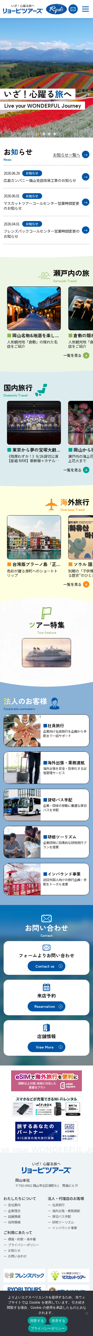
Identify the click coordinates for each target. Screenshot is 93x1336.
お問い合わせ (17, 1256)
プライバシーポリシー (23, 1244)
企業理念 (14, 1210)
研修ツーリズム (63, 1222)
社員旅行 (58, 1205)
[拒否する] (86, 1313)
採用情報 (14, 1222)
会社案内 (14, 1205)
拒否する (58, 1320)
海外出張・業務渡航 (66, 1210)
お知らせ (14, 1250)
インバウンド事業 (64, 1227)
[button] (38, 134)
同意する (37, 1320)
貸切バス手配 (61, 1216)
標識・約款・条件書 (22, 1239)
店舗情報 (14, 1216)
